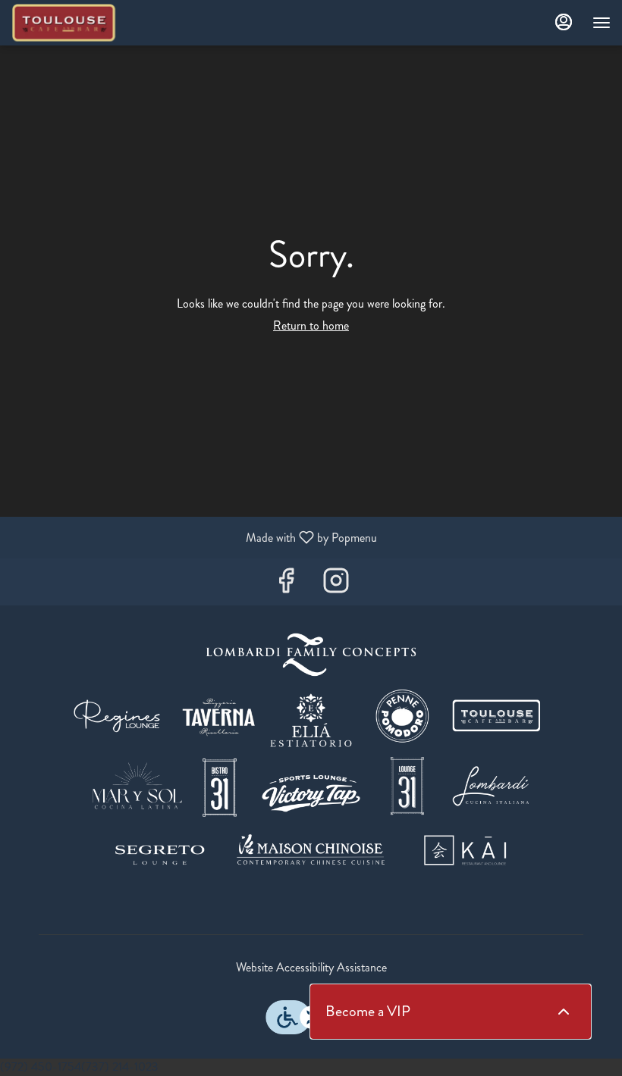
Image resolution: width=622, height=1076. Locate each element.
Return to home (311, 325)
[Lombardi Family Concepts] (311, 756)
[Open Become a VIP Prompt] (563, 1011)
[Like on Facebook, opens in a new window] (286, 585)
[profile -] (563, 22)
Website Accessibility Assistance (311, 967)
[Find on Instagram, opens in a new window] (336, 585)
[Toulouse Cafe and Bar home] (79, 23)
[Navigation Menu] (601, 23)
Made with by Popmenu (194, 537)
